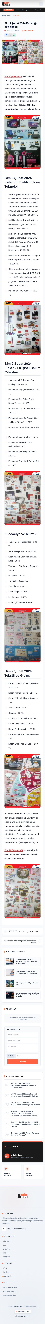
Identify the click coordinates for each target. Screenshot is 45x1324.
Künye (5, 1268)
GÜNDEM (16, 15)
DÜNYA (5, 1245)
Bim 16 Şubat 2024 (13, 850)
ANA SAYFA (7, 15)
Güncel (6, 1253)
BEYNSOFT (25, 1316)
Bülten (6, 1241)
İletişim (6, 1272)
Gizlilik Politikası (10, 1287)
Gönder (22, 1061)
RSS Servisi (7, 1276)
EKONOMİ (6, 1249)
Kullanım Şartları (10, 1291)
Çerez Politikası (9, 1295)
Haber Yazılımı (23, 1311)
